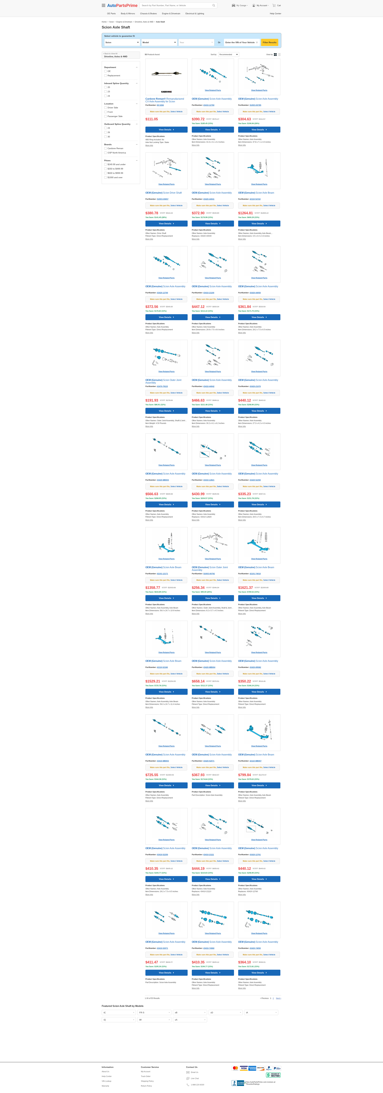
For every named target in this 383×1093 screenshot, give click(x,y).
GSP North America (117, 152)
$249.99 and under (117, 164)
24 (109, 96)
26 (109, 132)
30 (109, 136)
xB (176, 1012)
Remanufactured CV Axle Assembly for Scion (164, 100)
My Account (145, 1072)
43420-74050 (255, 948)
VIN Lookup (106, 1081)
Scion (111, 22)
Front (110, 112)
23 (109, 91)
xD (212, 1012)
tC (105, 1012)
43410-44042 (208, 386)
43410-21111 (208, 855)
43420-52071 (208, 761)
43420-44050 (255, 293)
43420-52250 (255, 480)
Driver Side (113, 107)
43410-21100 (208, 293)
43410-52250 (162, 855)
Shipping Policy (147, 1081)
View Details (165, 129)
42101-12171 (162, 574)
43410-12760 (208, 105)
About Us (105, 1072)
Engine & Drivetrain (124, 22)
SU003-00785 (255, 105)
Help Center (107, 1076)
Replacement (114, 75)
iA (247, 1012)
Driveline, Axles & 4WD (144, 22)
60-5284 (160, 105)
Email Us (194, 1072)
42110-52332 (255, 199)
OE (109, 71)
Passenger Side (115, 116)
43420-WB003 (163, 480)
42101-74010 (255, 574)
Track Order (146, 1076)
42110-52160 (162, 667)
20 (109, 87)
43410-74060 (208, 948)
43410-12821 (208, 480)
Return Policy (146, 1086)
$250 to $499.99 (115, 169)
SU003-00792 (209, 574)
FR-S (141, 1012)
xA (176, 1020)
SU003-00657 (162, 199)
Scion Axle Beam (256, 192)
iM (140, 1020)
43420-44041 (208, 199)
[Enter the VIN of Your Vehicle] (242, 42)
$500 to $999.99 (115, 173)
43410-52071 (162, 948)
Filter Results (269, 42)
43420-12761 (255, 855)
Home (104, 22)
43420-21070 (255, 386)
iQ (105, 1020)
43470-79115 (162, 386)
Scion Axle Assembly (212, 99)
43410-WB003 (163, 761)
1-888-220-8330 (197, 1085)
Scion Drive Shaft (163, 192)
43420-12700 (162, 293)
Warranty (105, 1086)
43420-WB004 (209, 667)
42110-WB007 (256, 761)
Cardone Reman (115, 148)
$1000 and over (115, 177)
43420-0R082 (255, 667)
